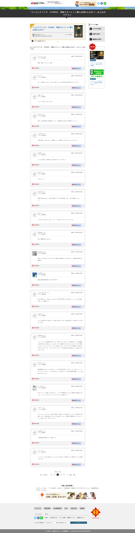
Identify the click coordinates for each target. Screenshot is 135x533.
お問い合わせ (74, 508)
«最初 (41, 474)
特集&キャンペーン (71, 517)
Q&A (66, 508)
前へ (47, 474)
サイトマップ (38, 508)
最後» (74, 474)
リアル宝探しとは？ (53, 517)
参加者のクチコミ (81, 517)
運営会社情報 (47, 508)
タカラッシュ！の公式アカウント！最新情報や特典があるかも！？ (96, 83)
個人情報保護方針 (57, 508)
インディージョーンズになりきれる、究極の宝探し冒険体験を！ (96, 64)
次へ (68, 474)
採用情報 (82, 508)
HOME (46, 517)
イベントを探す (62, 517)
